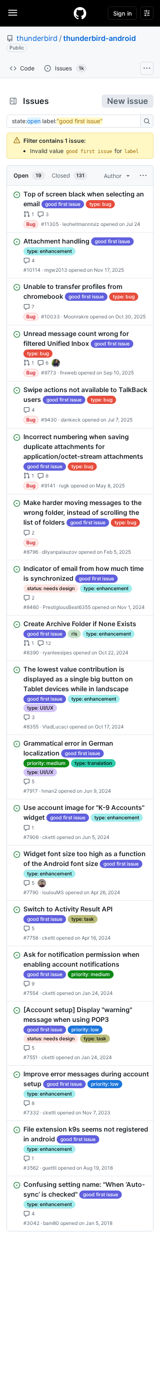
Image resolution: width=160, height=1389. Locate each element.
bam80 (51, 1223)
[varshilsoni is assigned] (42, 883)
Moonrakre (76, 316)
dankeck (71, 420)
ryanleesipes (57, 652)
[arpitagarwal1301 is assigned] (56, 363)
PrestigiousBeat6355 (67, 607)
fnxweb (68, 373)
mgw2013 (55, 270)
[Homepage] (80, 13)
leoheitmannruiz (80, 224)
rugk (64, 486)
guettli (49, 1168)
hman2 (49, 791)
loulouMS (53, 892)
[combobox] (76, 121)
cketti (48, 837)
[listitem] (80, 209)
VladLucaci (55, 727)
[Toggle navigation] (13, 13)
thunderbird (36, 38)
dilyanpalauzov (59, 552)
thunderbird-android (99, 38)
